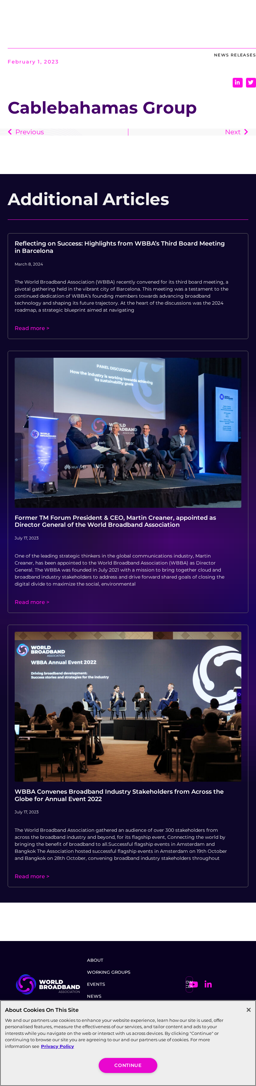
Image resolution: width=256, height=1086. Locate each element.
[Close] (248, 1009)
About (95, 960)
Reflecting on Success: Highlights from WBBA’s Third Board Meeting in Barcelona (120, 247)
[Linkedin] (208, 984)
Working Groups (108, 972)
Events (96, 984)
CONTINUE (128, 1065)
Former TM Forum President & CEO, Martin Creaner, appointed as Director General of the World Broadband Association (115, 521)
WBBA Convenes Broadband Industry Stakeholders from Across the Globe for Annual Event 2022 (119, 795)
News (94, 996)
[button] (238, 83)
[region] (128, 1043)
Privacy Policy (57, 1046)
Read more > (32, 328)
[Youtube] (193, 984)
